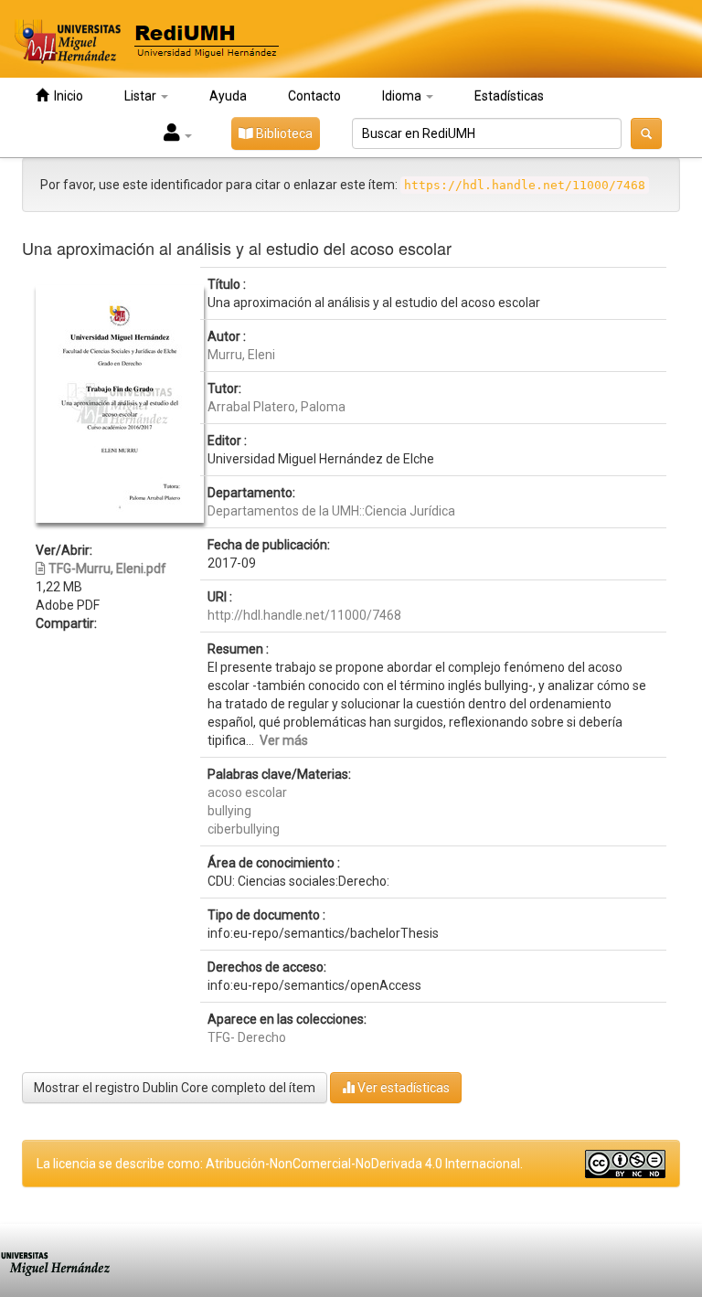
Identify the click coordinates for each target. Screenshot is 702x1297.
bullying (229, 810)
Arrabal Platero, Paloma (276, 406)
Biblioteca (283, 133)
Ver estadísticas (402, 1087)
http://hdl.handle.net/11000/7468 (304, 615)
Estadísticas (509, 96)
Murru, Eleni (241, 354)
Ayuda (228, 96)
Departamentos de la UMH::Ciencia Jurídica (331, 511)
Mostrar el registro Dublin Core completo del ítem (174, 1087)
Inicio (65, 96)
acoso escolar (247, 792)
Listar (141, 96)
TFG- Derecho (246, 1037)
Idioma (403, 96)
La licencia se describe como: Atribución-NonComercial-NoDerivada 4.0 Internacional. (280, 1163)
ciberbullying (243, 829)
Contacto (314, 96)
